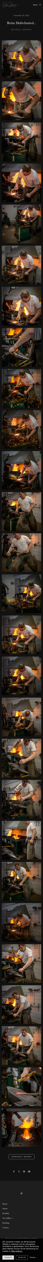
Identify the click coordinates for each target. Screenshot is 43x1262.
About (4, 1208)
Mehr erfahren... (17, 1251)
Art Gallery (6, 1218)
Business (16, 30)
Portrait (27, 30)
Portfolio (5, 1213)
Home (4, 1204)
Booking (5, 1223)
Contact (5, 1227)
